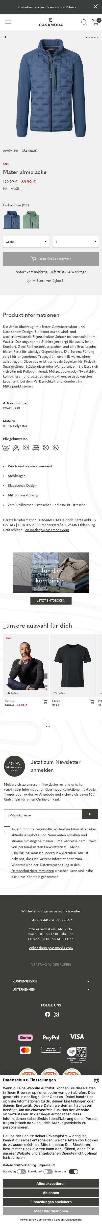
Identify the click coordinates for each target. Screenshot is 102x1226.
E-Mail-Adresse (19, 815)
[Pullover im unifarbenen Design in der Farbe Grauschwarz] (26, 665)
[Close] (96, 7)
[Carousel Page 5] (97, 37)
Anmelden (90, 814)
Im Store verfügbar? (46, 281)
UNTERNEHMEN (24, 989)
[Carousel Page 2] (89, 37)
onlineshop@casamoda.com (47, 530)
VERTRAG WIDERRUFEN (51, 965)
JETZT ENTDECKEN (51, 600)
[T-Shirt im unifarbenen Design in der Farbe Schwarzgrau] (73, 665)
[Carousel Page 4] (95, 37)
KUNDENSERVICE (25, 981)
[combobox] (26, 242)
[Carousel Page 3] (92, 37)
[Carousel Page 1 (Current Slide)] (86, 37)
